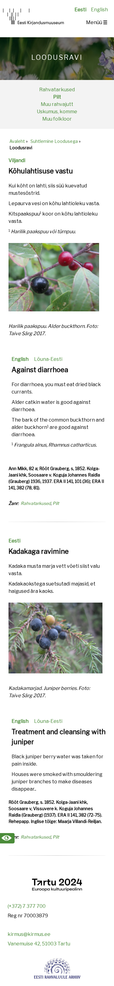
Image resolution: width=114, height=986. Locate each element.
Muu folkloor (57, 119)
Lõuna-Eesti (48, 359)
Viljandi (17, 160)
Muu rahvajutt (57, 104)
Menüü (96, 22)
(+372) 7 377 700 (27, 906)
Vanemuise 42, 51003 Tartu (39, 944)
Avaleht (17, 141)
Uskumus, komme (57, 111)
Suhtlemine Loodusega (54, 141)
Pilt (57, 97)
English (99, 10)
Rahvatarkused (57, 89)
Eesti (80, 10)
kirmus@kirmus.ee (29, 934)
